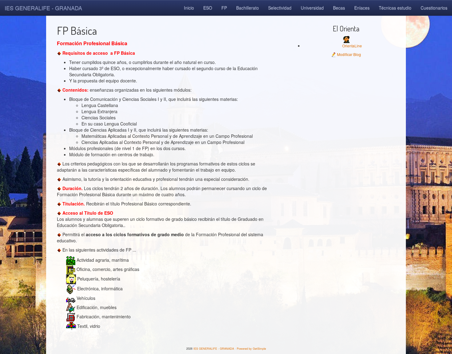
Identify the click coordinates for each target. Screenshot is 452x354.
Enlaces (362, 8)
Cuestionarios (434, 8)
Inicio (189, 8)
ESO (207, 8)
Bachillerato (247, 8)
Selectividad (279, 8)
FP (224, 8)
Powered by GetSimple (251, 349)
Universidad (312, 8)
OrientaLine (352, 45)
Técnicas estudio (395, 8)
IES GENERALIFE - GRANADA (43, 8)
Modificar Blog (348, 54)
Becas (339, 8)
